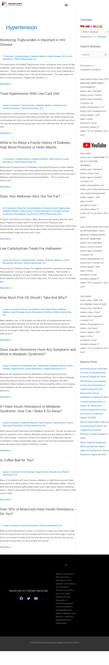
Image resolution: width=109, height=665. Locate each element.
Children (40, 260)
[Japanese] (91, 26)
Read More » (6, 83)
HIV (63, 56)
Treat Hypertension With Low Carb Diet (29, 94)
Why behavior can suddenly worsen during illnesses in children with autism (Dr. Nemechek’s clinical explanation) (93, 389)
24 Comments (9, 208)
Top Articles (32, 214)
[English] (94, 26)
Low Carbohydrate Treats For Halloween (30, 248)
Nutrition (18, 263)
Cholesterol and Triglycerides (56, 208)
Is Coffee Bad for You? (17, 460)
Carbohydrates (22, 56)
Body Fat (22, 208)
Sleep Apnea (19, 214)
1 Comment (8, 56)
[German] (81, 26)
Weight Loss (55, 472)
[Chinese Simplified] (88, 26)
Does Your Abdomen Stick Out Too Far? (30, 196)
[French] (84, 26)
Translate (101, 36)
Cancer (24, 309)
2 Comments (9, 159)
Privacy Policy (73, 642)
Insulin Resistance (11, 108)
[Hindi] (97, 26)
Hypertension (60, 105)
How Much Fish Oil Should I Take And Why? (33, 298)
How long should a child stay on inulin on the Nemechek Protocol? (93, 372)
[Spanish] (100, 26)
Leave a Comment (11, 105)
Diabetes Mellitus (38, 56)
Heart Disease (54, 56)
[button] (66, 5)
